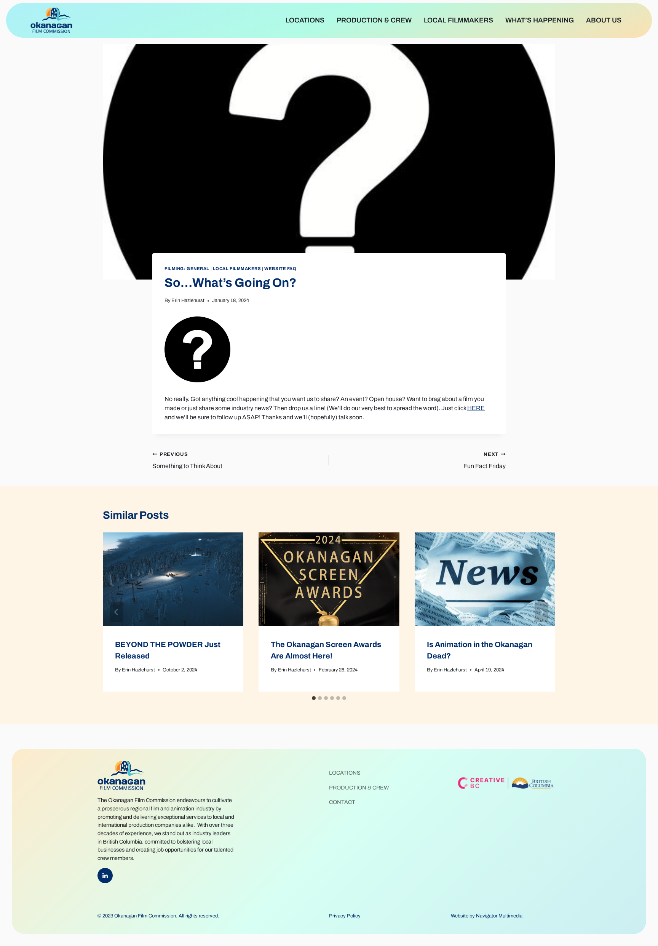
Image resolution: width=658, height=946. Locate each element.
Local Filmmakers (458, 20)
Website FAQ (280, 268)
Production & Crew (374, 20)
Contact (342, 802)
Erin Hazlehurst (187, 300)
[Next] (541, 612)
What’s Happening (539, 20)
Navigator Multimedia (499, 916)
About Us (603, 20)
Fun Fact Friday (484, 460)
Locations (305, 20)
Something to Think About (187, 460)
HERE (476, 408)
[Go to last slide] (116, 612)
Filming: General (186, 268)
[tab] (314, 698)
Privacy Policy (345, 916)
